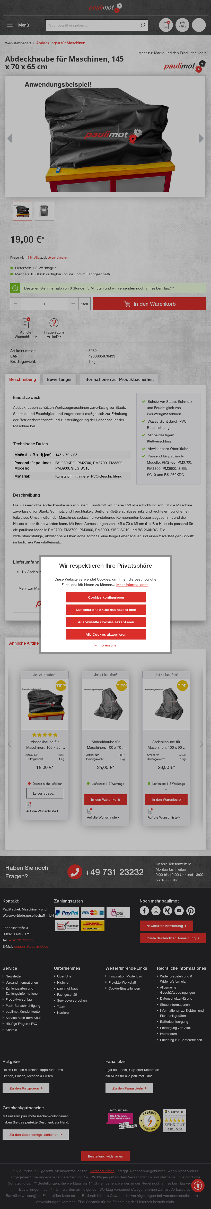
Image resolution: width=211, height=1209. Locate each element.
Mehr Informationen (132, 584)
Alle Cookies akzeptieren (106, 634)
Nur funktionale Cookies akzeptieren (106, 610)
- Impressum (105, 645)
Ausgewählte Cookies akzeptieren (106, 622)
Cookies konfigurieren (106, 597)
